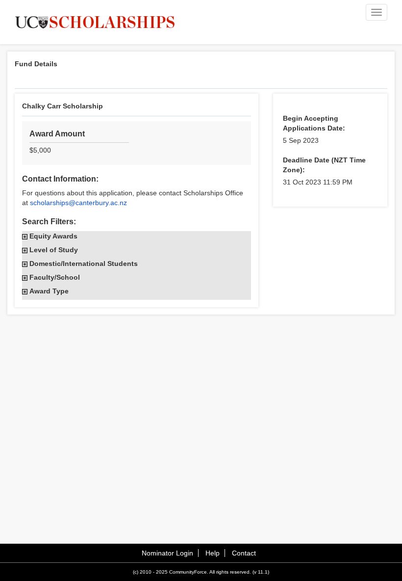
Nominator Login (167, 553)
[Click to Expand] (24, 236)
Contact (244, 553)
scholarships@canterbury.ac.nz (78, 203)
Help (212, 553)
